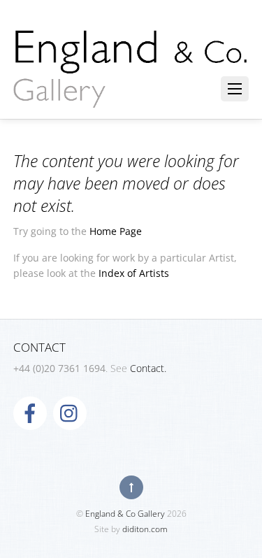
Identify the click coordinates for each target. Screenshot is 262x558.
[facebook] (30, 412)
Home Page (115, 231)
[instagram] (70, 412)
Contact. (148, 368)
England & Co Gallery (125, 514)
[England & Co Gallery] (131, 93)
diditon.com (145, 529)
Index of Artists (134, 273)
